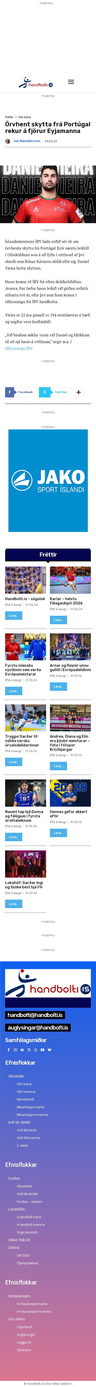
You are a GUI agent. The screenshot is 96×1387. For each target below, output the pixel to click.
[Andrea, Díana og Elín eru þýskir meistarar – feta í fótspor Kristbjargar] (70, 718)
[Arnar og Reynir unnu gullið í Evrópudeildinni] (70, 647)
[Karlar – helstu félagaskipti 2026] (70, 580)
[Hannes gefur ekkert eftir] (70, 793)
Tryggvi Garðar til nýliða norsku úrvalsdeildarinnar (22, 740)
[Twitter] (29, 1050)
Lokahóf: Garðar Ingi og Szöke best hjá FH (24, 885)
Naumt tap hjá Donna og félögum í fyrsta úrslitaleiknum (24, 816)
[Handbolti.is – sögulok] (25, 580)
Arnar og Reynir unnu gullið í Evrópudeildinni (70, 667)
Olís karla (24, 117)
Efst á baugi (13, 604)
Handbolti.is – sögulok (25, 599)
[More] (78, 392)
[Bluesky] (49, 1050)
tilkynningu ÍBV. (19, 348)
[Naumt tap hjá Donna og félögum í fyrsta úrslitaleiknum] (25, 793)
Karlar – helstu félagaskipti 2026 (66, 601)
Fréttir (9, 117)
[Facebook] (8, 1050)
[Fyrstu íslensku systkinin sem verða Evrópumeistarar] (25, 647)
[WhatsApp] (35, 1050)
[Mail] (22, 1050)
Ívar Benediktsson (27, 141)
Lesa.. (13, 616)
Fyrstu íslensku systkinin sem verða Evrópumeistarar (23, 669)
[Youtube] (42, 1050)
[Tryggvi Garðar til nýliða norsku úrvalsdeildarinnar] (25, 718)
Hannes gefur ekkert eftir (68, 814)
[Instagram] (15, 1050)
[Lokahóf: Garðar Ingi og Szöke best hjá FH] (25, 864)
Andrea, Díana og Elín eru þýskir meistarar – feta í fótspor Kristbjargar (70, 743)
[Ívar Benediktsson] (8, 141)
